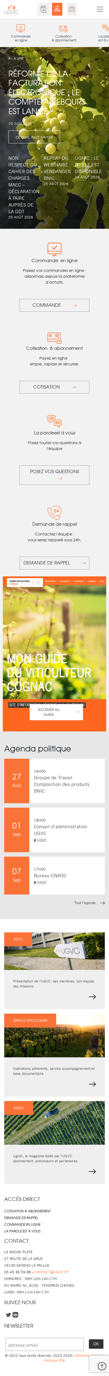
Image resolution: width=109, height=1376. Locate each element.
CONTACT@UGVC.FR (51, 1272)
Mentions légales (88, 1355)
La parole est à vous (22, 1231)
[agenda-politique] (72, 9)
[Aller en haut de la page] (102, 1366)
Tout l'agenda (85, 903)
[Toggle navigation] (100, 9)
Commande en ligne (22, 1224)
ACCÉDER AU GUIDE (49, 712)
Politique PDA (54, 1360)
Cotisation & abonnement (27, 1211)
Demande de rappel (21, 1218)
